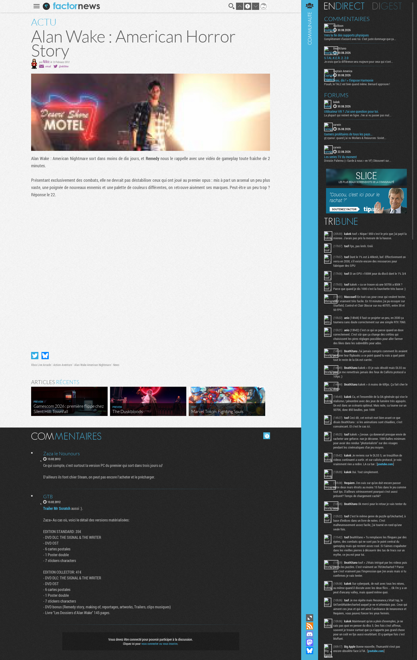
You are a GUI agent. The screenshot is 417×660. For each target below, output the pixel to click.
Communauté (309, 306)
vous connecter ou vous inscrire (159, 644)
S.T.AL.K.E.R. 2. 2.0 (336, 58)
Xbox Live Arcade (41, 365)
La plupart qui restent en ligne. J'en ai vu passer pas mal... (357, 115)
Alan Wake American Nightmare (92, 365)
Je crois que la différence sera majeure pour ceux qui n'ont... (358, 61)
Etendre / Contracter (309, 617)
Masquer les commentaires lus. (266, 435)
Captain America (342, 71)
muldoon (338, 26)
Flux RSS (309, 626)
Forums (336, 95)
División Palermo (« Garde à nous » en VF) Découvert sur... (357, 160)
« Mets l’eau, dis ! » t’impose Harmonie (348, 80)
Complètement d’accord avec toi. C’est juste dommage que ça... (360, 39)
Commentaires (347, 18)
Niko (46, 61)
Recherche (231, 6)
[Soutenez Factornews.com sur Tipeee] (366, 212)
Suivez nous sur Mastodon (309, 642)
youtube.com (385, 464)
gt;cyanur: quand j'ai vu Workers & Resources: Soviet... (355, 138)
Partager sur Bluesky (45, 355)
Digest (387, 6)
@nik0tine (64, 66)
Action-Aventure (62, 365)
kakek (336, 102)
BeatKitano (339, 48)
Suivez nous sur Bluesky (309, 650)
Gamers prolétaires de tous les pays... (348, 134)
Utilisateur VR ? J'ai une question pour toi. (351, 111)
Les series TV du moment (340, 157)
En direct (344, 6)
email (48, 66)
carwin (337, 124)
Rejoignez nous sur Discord (309, 634)
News (116, 365)
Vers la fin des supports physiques (346, 35)
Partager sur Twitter (34, 355)
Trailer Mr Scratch (56, 508)
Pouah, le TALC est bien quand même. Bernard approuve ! (357, 84)
